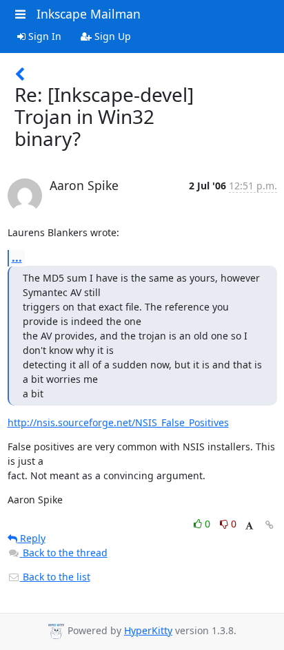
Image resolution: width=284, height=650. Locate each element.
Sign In (43, 36)
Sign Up (111, 36)
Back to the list (55, 576)
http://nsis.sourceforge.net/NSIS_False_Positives (118, 422)
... (17, 257)
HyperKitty (148, 630)
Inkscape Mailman (89, 14)
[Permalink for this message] (269, 525)
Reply (31, 538)
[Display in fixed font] (249, 525)
